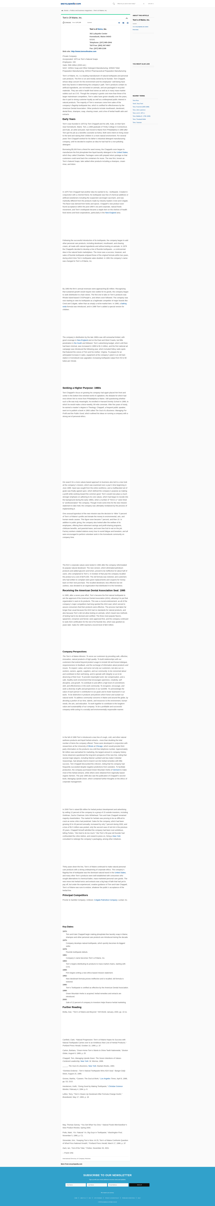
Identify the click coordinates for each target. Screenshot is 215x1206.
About (140, 26)
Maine (100, 29)
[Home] (71, 4)
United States (122, 152)
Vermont (116, 770)
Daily (139, 1198)
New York (117, 836)
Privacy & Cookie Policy (112, 1198)
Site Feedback (98, 1198)
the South (78, 343)
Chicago (99, 746)
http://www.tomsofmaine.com (83, 51)
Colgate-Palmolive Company (105, 900)
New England (110, 213)
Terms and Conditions (128, 1198)
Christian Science (115, 1086)
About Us (83, 1198)
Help (90, 1198)
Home (75, 1198)
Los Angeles (105, 1079)
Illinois (90, 746)
